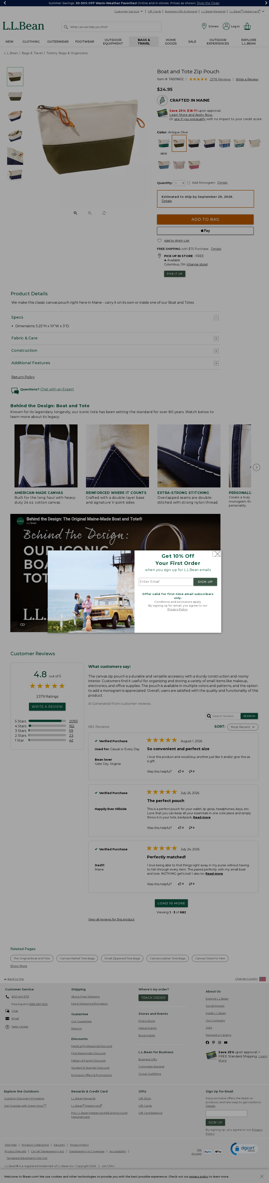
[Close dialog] (216, 554)
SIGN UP (205, 582)
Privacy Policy (177, 609)
